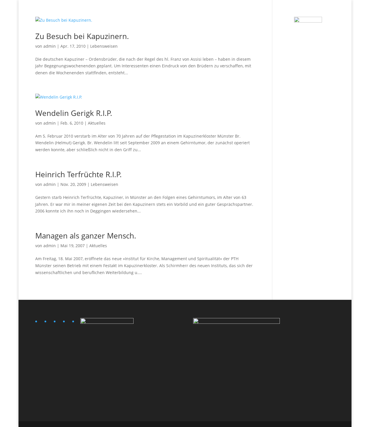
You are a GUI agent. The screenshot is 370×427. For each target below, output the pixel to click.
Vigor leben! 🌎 (289, 12)
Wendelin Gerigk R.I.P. (73, 113)
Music (225, 12)
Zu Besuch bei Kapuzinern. (82, 36)
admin (49, 46)
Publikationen (252, 12)
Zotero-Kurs (323, 12)
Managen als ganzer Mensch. (85, 235)
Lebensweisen (104, 46)
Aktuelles (97, 123)
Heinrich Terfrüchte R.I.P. (78, 174)
